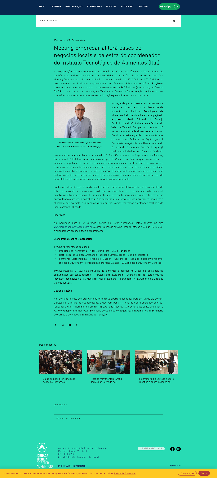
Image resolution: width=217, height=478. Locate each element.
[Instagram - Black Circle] (178, 449)
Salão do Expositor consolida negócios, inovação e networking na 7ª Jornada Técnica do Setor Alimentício (59, 380)
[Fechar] (213, 473)
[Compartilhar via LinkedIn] (69, 324)
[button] (74, 6)
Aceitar (204, 473)
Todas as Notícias (48, 20)
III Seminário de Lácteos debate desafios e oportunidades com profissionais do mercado (156, 380)
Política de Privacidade (125, 473)
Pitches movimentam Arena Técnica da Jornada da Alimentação (106, 380)
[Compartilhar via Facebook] (55, 324)
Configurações (187, 473)
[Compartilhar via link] (77, 324)
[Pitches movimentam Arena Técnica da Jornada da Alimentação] (108, 362)
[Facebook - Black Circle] (172, 449)
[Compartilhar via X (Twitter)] (62, 324)
